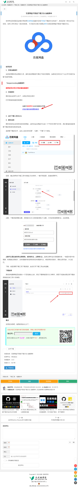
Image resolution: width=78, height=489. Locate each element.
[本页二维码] (75, 482)
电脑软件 (10, 5)
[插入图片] (73, 442)
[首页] (75, 462)
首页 (4, 5)
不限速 (43, 21)
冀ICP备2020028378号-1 (39, 481)
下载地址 (11, 368)
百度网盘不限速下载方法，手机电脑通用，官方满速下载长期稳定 (48, 412)
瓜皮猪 (46, 387)
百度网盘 (30, 21)
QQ (5, 456)
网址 (5, 452)
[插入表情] (69, 442)
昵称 (6, 443)
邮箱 (6, 447)
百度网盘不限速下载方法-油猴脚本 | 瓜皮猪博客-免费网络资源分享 (35, 389)
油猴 (29, 381)
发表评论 (44, 16)
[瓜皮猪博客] (39, 478)
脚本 (45, 24)
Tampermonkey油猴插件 (15, 83)
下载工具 (16, 5)
